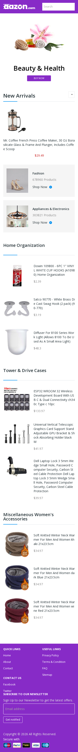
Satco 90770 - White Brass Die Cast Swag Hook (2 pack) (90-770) (54, 303)
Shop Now (40, 187)
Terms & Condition (53, 662)
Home (7, 655)
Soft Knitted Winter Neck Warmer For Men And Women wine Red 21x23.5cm (54, 606)
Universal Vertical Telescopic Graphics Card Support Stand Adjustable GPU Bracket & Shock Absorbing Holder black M (54, 433)
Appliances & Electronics (50, 209)
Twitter (7, 691)
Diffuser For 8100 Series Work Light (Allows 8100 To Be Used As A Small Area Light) (54, 337)
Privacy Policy (50, 655)
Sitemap (47, 675)
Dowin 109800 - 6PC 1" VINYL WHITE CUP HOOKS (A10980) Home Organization (54, 270)
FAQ (44, 668)
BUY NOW (39, 78)
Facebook (9, 684)
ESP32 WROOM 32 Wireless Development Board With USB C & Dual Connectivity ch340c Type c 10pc (54, 397)
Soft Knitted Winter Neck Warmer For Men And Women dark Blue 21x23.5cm (54, 573)
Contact (8, 668)
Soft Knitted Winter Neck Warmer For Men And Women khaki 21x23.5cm (54, 539)
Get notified (13, 719)
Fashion (38, 173)
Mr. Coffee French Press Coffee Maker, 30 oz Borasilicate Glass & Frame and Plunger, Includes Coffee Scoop (39, 144)
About (7, 662)
